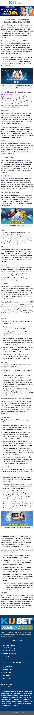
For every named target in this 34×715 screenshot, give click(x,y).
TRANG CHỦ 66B (6, 178)
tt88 (16, 695)
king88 (24, 697)
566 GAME (20, 162)
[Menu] (2, 3)
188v (30, 695)
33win (27, 693)
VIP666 (27, 197)
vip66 (26, 695)
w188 (9, 705)
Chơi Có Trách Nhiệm (9, 650)
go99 (30, 697)
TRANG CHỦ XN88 (6, 95)
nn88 (18, 699)
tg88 (2, 695)
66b (23, 699)
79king (3, 693)
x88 (28, 697)
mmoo (3, 699)
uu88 (26, 699)
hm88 (6, 701)
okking (7, 693)
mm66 (23, 695)
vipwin (7, 703)
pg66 (2, 701)
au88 (13, 695)
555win (9, 697)
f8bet (31, 693)
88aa (13, 697)
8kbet (19, 693)
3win (27, 691)
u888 (20, 701)
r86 (21, 699)
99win (11, 693)
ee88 (30, 691)
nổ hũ (6, 699)
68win (16, 697)
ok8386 (14, 703)
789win (16, 693)
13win (20, 697)
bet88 (3, 703)
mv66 (15, 699)
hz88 (2, 697)
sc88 (10, 695)
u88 (29, 699)
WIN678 (11, 699)
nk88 (19, 695)
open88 (6, 695)
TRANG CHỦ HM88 (6, 127)
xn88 (5, 697)
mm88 (23, 693)
